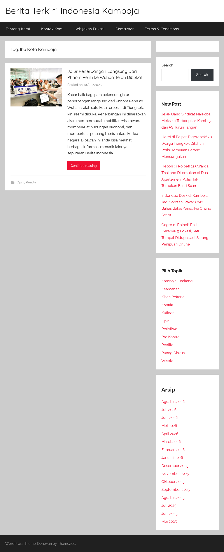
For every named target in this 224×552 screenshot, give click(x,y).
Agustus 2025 (172, 497)
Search (167, 65)
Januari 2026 (172, 457)
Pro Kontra (170, 337)
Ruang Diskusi (173, 353)
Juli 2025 (168, 505)
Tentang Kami (18, 28)
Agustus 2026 (173, 401)
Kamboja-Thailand (177, 281)
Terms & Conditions (162, 28)
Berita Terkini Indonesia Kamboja (72, 10)
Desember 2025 (174, 465)
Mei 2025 (169, 521)
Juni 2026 (169, 417)
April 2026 (169, 434)
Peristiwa (169, 329)
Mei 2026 (169, 425)
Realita (31, 182)
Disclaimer (125, 28)
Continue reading (84, 166)
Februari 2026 (173, 450)
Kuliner (167, 313)
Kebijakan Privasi (89, 28)
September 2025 (175, 489)
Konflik (167, 305)
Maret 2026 (171, 441)
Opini (20, 182)
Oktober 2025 (172, 481)
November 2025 (175, 473)
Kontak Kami (52, 28)
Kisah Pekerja (172, 297)
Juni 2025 (169, 513)
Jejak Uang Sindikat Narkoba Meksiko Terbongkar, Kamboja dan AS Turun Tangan (186, 120)
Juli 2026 (169, 409)
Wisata (167, 361)
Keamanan (170, 289)
